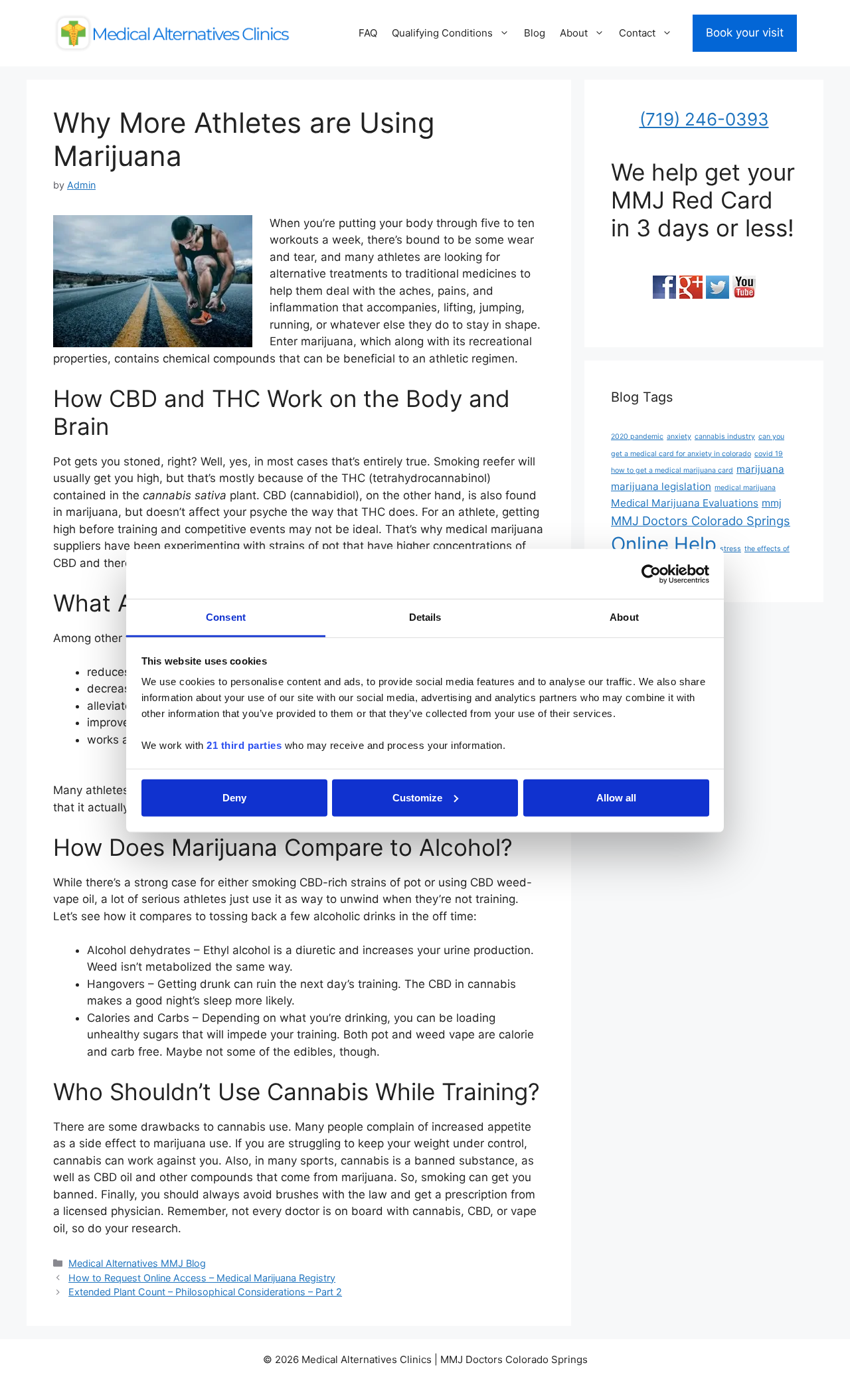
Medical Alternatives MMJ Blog (137, 1263)
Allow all (616, 797)
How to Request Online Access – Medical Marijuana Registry (201, 1277)
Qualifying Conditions (442, 33)
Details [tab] (425, 617)
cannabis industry (725, 436)
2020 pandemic (637, 436)
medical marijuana (745, 487)
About (574, 33)
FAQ (368, 33)
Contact (637, 33)
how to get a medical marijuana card (672, 470)
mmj (772, 503)
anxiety (679, 436)
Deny (234, 797)
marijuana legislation (661, 486)
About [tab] (624, 617)
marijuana (760, 469)
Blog (534, 33)
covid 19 (768, 453)
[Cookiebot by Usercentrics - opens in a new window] (651, 574)
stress (730, 548)
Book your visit (745, 32)
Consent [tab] (226, 617)
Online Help (664, 544)
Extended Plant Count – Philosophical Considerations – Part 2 (205, 1291)
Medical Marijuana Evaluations (684, 503)
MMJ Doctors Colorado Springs (700, 520)
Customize (417, 797)
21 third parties (244, 745)
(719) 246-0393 (704, 119)
